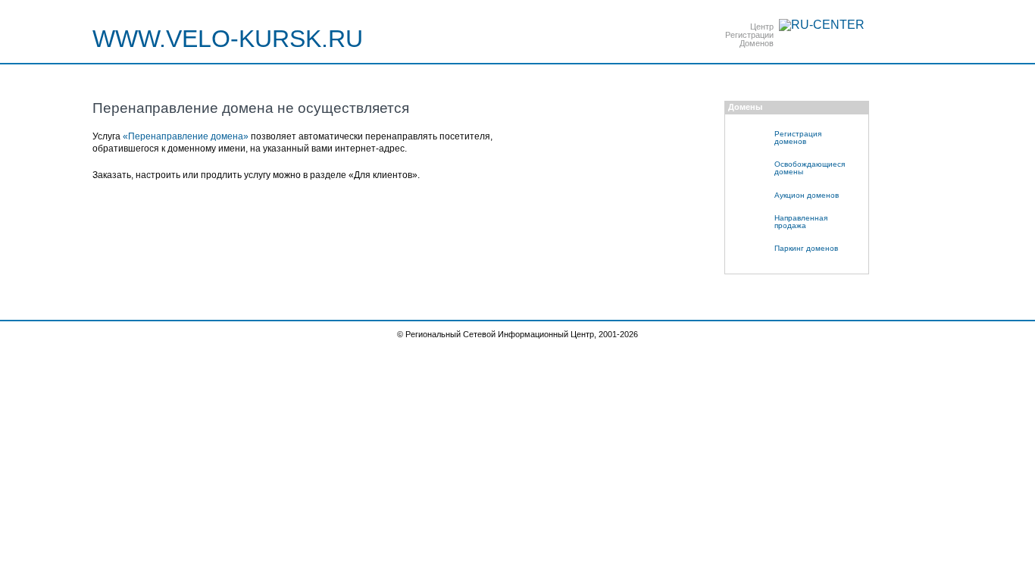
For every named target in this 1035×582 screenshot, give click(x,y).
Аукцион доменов (806, 195)
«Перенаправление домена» (186, 136)
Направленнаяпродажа (800, 222)
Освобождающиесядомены (809, 168)
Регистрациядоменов (797, 138)
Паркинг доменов (806, 248)
